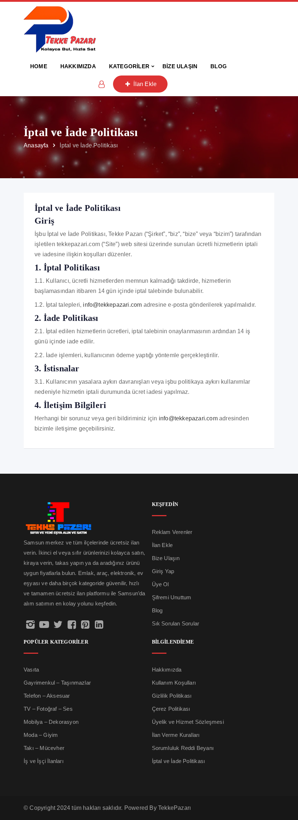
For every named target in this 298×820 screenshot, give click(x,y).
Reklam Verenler (172, 532)
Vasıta (31, 669)
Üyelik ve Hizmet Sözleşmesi (188, 722)
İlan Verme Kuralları (176, 735)
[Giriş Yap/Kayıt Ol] (102, 84)
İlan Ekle (144, 84)
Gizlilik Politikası (172, 696)
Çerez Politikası (171, 709)
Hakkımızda (167, 669)
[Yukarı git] (285, 786)
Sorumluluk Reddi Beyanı (183, 748)
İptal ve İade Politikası (178, 761)
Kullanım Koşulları (174, 683)
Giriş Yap (163, 571)
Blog (157, 610)
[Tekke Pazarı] (60, 28)
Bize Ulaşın (166, 558)
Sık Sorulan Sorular (176, 623)
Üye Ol (160, 584)
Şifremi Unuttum (172, 597)
